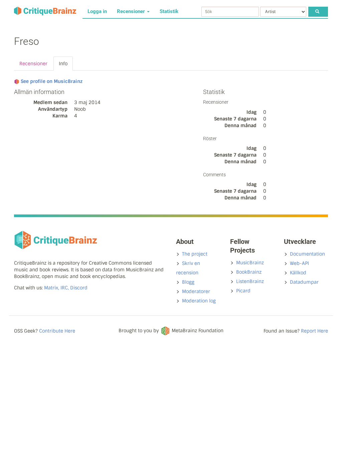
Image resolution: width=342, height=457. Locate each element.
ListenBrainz (250, 281)
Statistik (169, 11)
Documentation (307, 254)
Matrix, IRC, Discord (66, 288)
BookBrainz (249, 272)
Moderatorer (196, 291)
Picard (243, 291)
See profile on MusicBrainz (51, 81)
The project (194, 254)
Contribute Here (57, 331)
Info (63, 64)
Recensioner (131, 11)
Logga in (97, 11)
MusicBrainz (250, 263)
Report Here (314, 331)
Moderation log (199, 301)
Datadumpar (304, 282)
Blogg (188, 282)
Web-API (299, 263)
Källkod (298, 273)
